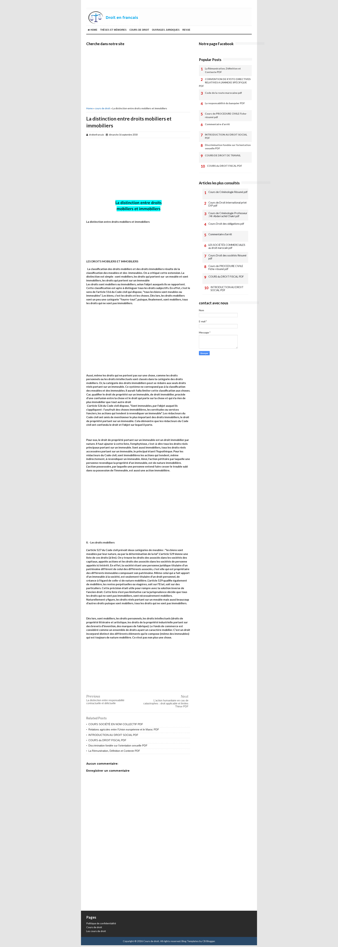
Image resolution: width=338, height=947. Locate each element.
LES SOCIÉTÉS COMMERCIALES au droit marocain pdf (226, 246)
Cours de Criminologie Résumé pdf (228, 191)
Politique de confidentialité (101, 923)
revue (186, 30)
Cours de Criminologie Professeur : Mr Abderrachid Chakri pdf (227, 215)
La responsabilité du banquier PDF (225, 103)
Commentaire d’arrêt (217, 124)
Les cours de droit (96, 931)
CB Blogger (208, 941)
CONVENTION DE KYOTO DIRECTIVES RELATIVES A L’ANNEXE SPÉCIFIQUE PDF (225, 82)
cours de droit (139, 30)
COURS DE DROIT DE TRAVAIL (223, 155)
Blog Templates (190, 941)
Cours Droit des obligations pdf (226, 223)
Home (93, 30)
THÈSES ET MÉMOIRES (113, 30)
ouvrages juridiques (166, 30)
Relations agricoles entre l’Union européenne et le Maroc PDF (123, 729)
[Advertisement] (138, 75)
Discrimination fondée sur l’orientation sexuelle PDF (117, 745)
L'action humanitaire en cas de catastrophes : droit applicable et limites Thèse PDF (165, 703)
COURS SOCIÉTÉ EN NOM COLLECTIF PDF (115, 724)
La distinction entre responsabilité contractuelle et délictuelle (105, 702)
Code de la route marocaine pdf (223, 92)
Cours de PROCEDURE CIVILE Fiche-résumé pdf (226, 115)
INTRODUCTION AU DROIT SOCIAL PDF (113, 734)
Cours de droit (94, 927)
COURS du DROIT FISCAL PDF (107, 740)
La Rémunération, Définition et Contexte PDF (114, 750)
